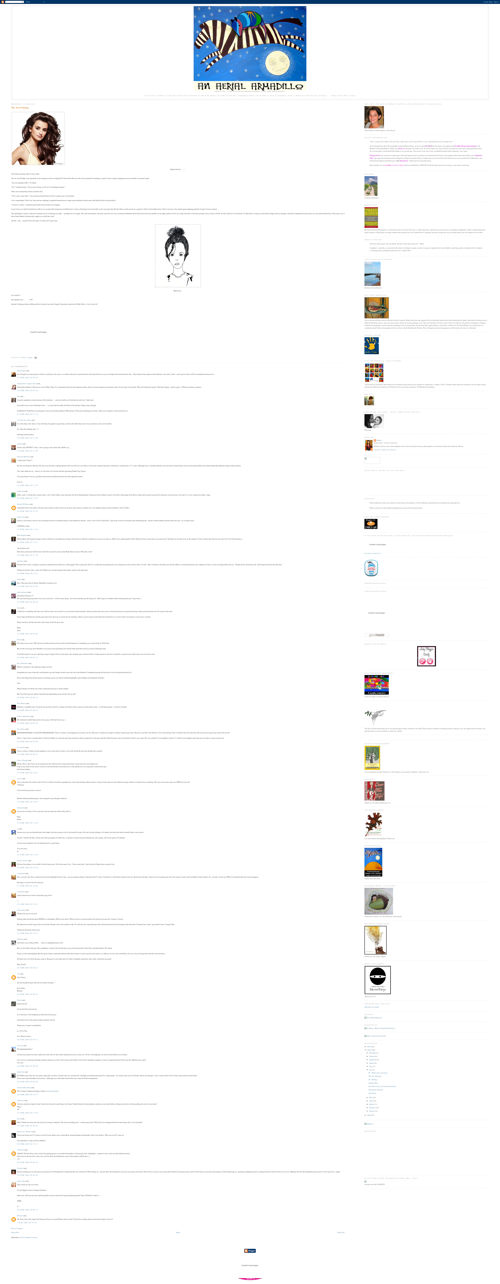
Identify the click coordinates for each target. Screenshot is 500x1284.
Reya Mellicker (22, 663)
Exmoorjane (21, 370)
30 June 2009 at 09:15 (27, 1210)
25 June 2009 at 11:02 (27, 823)
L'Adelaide (21, 873)
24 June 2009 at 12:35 (27, 498)
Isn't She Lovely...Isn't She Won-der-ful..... (383, 1086)
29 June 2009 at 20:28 (27, 1175)
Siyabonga (372, 1093)
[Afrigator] (368, 1124)
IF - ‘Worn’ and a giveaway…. (379, 1073)
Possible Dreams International (466, 146)
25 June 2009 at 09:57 (27, 754)
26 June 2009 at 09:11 (27, 1039)
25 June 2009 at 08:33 (27, 710)
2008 (369, 1115)
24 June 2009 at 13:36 (27, 529)
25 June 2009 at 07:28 (27, 634)
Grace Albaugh (22, 760)
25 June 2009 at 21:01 (27, 933)
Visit (372, 553)
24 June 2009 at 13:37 (27, 542)
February (372, 1107)
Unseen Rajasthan (52, 1091)
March (371, 1104)
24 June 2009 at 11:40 (27, 438)
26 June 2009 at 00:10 (27, 968)
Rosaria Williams (23, 504)
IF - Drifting (373, 1079)
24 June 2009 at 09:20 (27, 377)
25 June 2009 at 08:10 (27, 697)
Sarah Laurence (22, 860)
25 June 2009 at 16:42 (27, 867)
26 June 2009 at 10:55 (27, 1094)
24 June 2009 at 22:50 (27, 586)
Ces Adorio (21, 729)
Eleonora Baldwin (23, 456)
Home (178, 1232)
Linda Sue (20, 1072)
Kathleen (20, 939)
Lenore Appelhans (23, 716)
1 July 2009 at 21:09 (27, 1222)
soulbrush (20, 491)
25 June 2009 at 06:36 (27, 602)
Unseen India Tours (24, 1087)
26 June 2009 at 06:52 (27, 994)
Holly (19, 579)
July (371, 1066)
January (372, 1111)
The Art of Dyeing (375, 1076)
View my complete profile (385, 450)
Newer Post (15, 1232)
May (371, 1097)
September (373, 1059)
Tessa (19, 1118)
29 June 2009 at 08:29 (27, 1162)
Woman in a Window (24, 1131)
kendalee (20, 561)
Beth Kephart (21, 535)
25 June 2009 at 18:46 (27, 886)
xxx (18, 974)
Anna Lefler (21, 1181)
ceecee (19, 778)
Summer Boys (373, 1083)
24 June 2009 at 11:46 (27, 451)
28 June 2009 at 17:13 (27, 1144)
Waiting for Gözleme (376, 1090)
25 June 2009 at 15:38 (27, 854)
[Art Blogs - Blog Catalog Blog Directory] (379, 1028)
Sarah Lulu (21, 517)
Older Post (341, 1232)
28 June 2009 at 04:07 (27, 1125)
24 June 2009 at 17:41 (27, 573)
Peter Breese (21, 703)
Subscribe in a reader (371, 1007)
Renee (19, 1000)
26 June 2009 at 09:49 (27, 1081)
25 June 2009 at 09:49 (27, 723)
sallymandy (21, 910)
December (373, 1053)
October (372, 1056)
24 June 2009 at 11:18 (27, 414)
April (371, 1101)
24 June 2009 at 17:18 (27, 555)
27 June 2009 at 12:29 (27, 1113)
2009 (369, 1050)
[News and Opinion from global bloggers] (372, 463)
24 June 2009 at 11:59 (27, 485)
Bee (18, 396)
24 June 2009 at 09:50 (27, 390)
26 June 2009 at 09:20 (27, 1066)
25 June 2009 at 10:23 (27, 772)
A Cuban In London (24, 420)
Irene (19, 608)
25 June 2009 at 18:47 (27, 904)
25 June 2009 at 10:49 (27, 802)
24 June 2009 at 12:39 (27, 511)
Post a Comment (17, 1228)
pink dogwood (22, 592)
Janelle (19, 444)
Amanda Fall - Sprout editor (27, 383)
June (371, 1070)
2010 (369, 1046)
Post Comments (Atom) (29, 1237)
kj (17, 829)
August (372, 1063)
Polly (19, 639)
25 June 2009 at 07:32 (27, 657)
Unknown (20, 808)
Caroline (20, 1168)
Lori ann (20, 1045)
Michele (20, 1215)
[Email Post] (35, 357)
